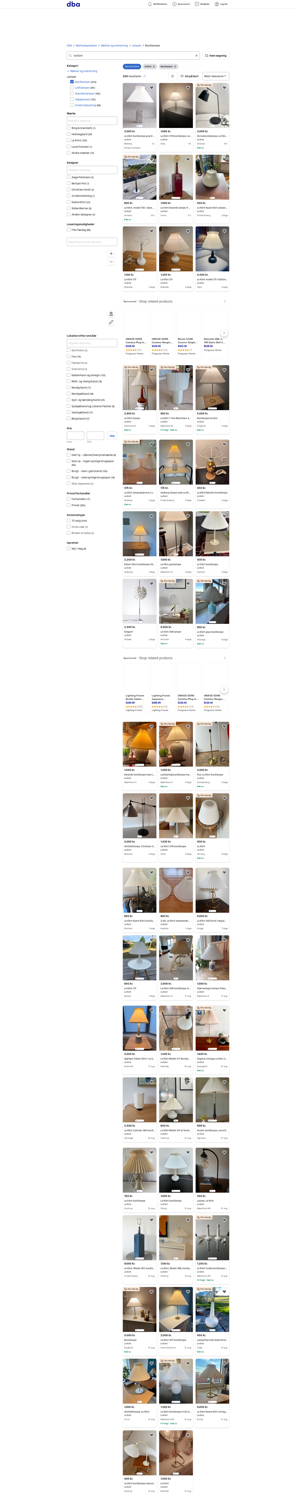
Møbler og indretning (114, 45)
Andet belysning (88, 105)
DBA (69, 45)
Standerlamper (87, 93)
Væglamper (85, 99)
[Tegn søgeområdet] (111, 322)
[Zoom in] (111, 253)
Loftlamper (85, 88)
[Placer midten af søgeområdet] (111, 313)
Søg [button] (112, 436)
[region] (92, 288)
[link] (82, 71)
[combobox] (133, 55)
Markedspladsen (86, 45)
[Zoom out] (111, 261)
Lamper (136, 45)
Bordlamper (85, 82)
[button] (216, 55)
